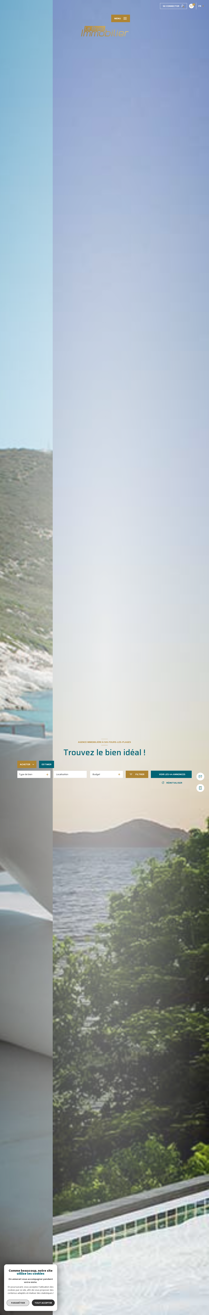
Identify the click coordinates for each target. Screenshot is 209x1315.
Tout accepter (43, 1302)
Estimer (46, 764)
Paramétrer (18, 1302)
